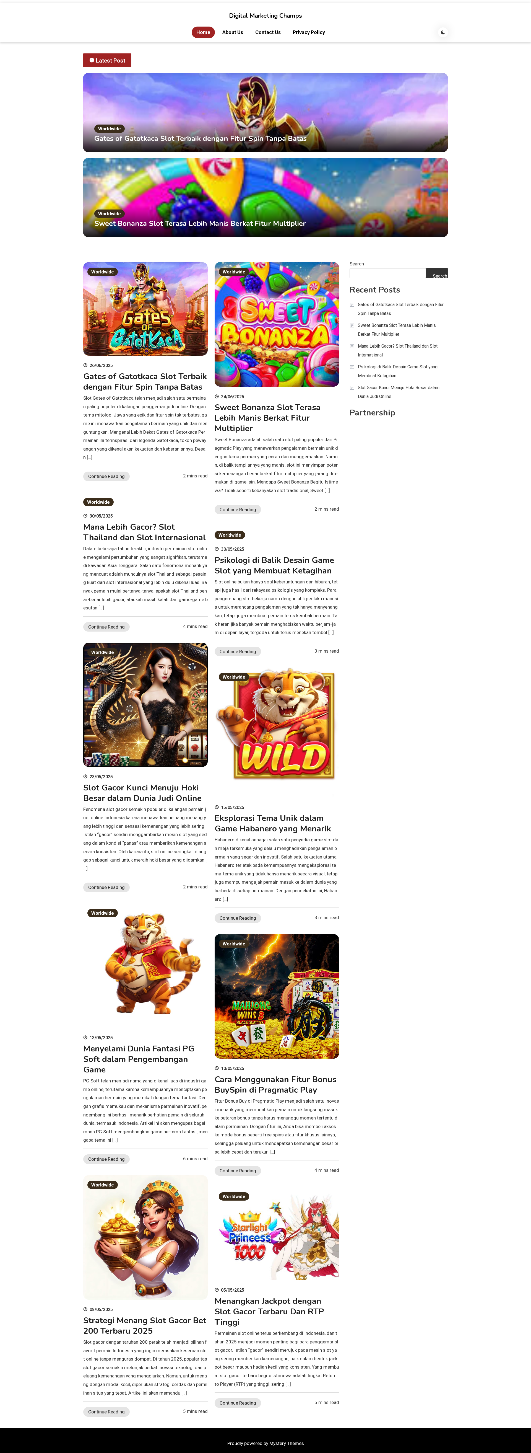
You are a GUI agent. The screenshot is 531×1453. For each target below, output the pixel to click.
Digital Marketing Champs (265, 16)
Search (357, 264)
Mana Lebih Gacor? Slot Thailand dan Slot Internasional (144, 532)
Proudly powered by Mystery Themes (265, 1443)
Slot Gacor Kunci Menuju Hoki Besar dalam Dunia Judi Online (142, 793)
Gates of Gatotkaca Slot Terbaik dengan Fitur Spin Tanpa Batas (200, 138)
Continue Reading (106, 476)
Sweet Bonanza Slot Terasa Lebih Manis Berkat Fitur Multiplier (200, 223)
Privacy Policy (309, 32)
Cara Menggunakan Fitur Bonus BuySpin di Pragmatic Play (276, 1085)
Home (203, 32)
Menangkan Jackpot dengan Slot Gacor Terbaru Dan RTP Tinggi (269, 1312)
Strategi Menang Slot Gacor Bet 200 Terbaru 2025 (144, 1326)
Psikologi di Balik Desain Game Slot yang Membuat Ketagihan (274, 565)
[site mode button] (443, 32)
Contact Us (268, 32)
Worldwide (109, 128)
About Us (232, 32)
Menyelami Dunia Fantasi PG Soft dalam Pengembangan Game (138, 1059)
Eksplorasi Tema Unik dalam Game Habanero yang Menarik (273, 823)
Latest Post (110, 60)
